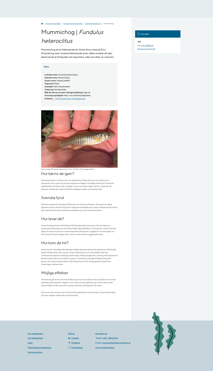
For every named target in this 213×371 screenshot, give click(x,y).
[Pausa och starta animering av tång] (167, 334)
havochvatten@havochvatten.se (116, 343)
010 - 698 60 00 (110, 338)
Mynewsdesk (77, 347)
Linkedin (75, 338)
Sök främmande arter (93, 24)
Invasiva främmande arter (72, 24)
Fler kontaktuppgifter (105, 347)
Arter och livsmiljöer (53, 24)
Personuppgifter (35, 352)
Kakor (30, 343)
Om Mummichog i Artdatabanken (70, 98)
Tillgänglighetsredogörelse (39, 347)
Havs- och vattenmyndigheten (42, 23)
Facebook (75, 343)
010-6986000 (147, 46)
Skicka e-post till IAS (146, 49)
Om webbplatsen (35, 338)
